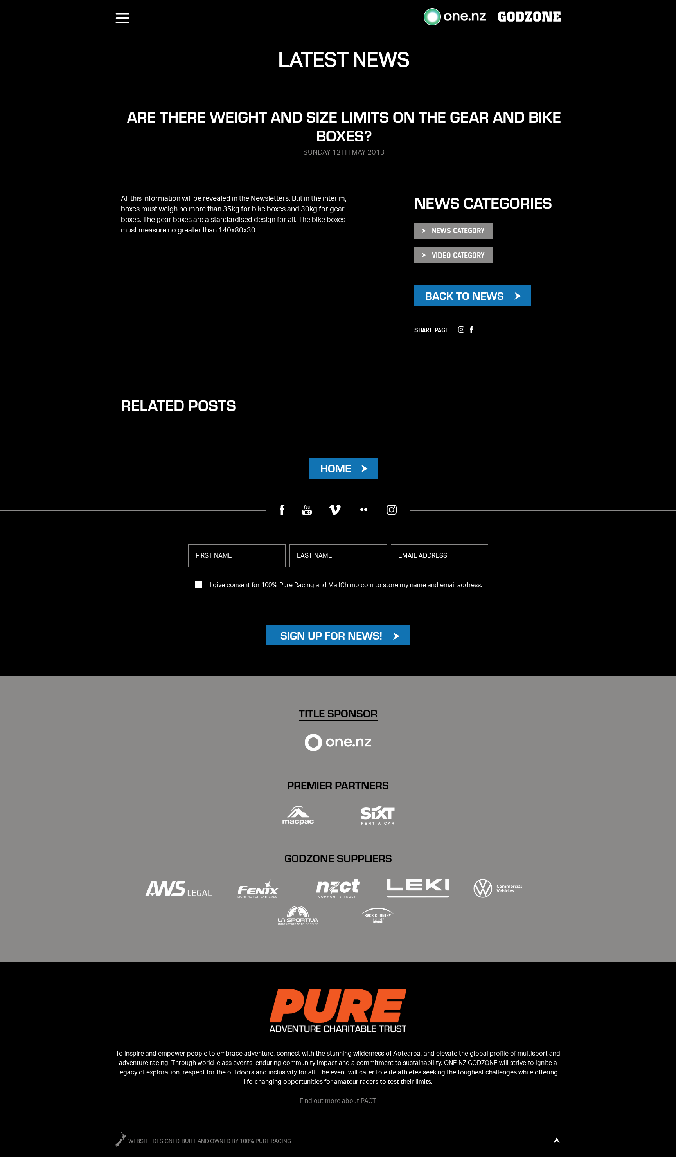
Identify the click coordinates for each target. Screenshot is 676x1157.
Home (335, 468)
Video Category (458, 255)
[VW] (497, 888)
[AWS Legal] (178, 888)
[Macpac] (298, 815)
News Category (458, 230)
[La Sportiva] (298, 915)
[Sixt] (378, 815)
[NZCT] (338, 888)
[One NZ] (338, 742)
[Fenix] (258, 888)
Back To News (464, 295)
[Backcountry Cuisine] (378, 915)
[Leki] (418, 888)
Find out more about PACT (338, 1101)
